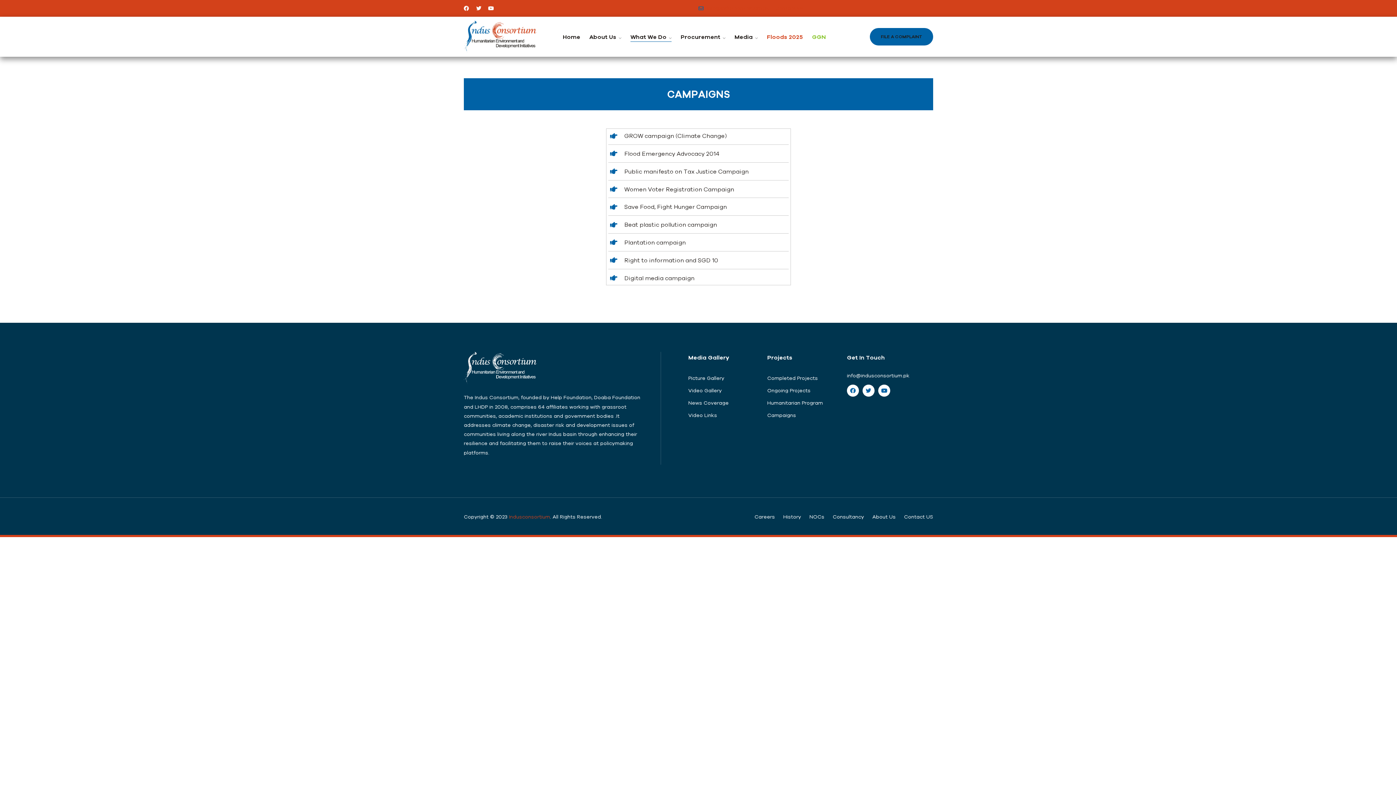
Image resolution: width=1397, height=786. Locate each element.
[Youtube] (491, 8)
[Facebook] (466, 8)
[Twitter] (478, 8)
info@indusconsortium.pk (878, 375)
